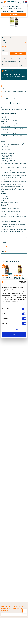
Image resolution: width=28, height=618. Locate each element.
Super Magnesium (6, 277)
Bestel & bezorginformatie (8, 255)
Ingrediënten (4, 242)
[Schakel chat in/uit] (24, 611)
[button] (7, 275)
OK (14, 334)
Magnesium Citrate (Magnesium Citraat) (19, 278)
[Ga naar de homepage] (10, 2)
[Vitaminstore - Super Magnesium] (7, 269)
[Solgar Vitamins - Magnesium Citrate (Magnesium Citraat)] (19, 269)
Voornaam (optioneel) (7, 614)
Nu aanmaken (13, 14)
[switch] (24, 313)
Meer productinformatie (6, 34)
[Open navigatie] (1, 2)
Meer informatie (5, 238)
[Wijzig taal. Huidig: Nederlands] (26, 2)
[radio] (2, 42)
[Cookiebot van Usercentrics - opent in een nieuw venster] (19, 282)
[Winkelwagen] (23, 2)
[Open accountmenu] (20, 2)
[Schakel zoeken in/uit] (18, 2)
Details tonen (19, 329)
